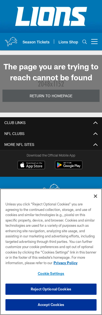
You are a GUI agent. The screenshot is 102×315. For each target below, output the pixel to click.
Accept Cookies (51, 304)
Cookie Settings (51, 273)
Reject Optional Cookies (51, 289)
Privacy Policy (66, 263)
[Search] (84, 41)
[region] (51, 252)
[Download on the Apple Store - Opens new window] (31, 165)
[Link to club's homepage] (10, 39)
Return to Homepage (51, 95)
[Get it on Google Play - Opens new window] (68, 167)
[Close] (95, 196)
